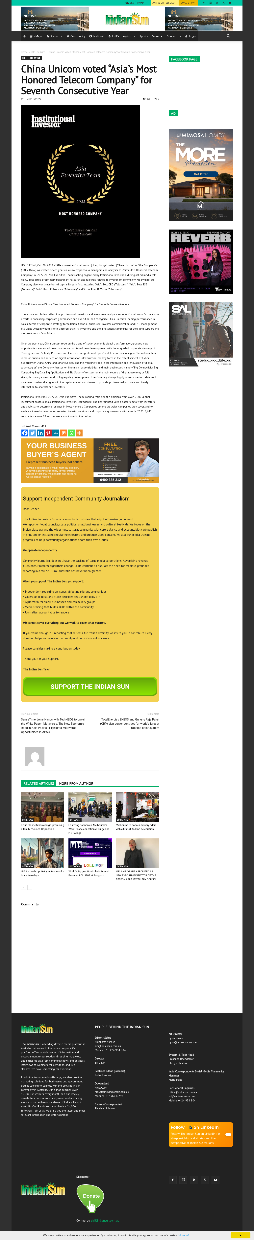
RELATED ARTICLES (38, 783)
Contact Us (174, 36)
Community (77, 36)
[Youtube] (230, 3)
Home (24, 52)
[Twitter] (32, 433)
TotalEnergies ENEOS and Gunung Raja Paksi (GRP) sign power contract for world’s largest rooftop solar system (129, 724)
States (54, 36)
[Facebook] (204, 3)
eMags (38, 36)
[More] (79, 433)
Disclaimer (82, 1176)
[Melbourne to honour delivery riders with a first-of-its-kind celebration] (137, 807)
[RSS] (217, 3)
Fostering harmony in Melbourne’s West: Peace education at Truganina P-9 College (88, 829)
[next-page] (29, 887)
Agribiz (127, 36)
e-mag (70, 1056)
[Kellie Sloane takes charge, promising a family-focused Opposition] (42, 807)
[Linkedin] (40, 433)
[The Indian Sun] (127, 18)
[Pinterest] (48, 433)
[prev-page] (23, 887)
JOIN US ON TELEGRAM (164, 2)
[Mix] (63, 433)
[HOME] (24, 36)
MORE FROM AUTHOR (76, 783)
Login (192, 36)
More (155, 36)
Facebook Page (184, 59)
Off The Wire (38, 52)
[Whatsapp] (71, 433)
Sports (144, 36)
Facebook (43, 1106)
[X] (223, 3)
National (98, 36)
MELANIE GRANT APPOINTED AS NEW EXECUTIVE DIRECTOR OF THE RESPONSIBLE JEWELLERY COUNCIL (136, 875)
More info (184, 1235)
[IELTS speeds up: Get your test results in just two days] (42, 853)
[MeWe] (55, 433)
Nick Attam (101, 1087)
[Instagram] (210, 3)
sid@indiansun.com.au (105, 1220)
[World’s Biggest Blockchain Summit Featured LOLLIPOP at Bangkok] (90, 853)
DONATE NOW (187, 2)
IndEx (115, 36)
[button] (228, 36)
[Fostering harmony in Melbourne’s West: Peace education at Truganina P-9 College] (90, 807)
